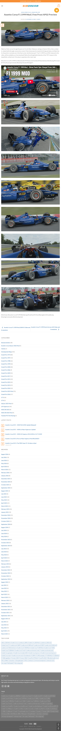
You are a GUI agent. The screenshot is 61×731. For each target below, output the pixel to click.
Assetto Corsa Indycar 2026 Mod (10, 345)
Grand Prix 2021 (5, 379)
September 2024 (5, 524)
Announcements (5, 342)
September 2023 (5, 545)
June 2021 (4, 624)
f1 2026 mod (9, 711)
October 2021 (5, 612)
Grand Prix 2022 (5, 382)
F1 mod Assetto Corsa (23, 711)
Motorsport (24, 713)
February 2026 (5, 472)
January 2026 (4, 475)
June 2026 (4, 460)
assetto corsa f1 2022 (39, 645)
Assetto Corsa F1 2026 (49, 647)
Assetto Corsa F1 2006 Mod (8, 701)
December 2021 (5, 606)
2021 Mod (7, 642)
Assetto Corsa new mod (17, 655)
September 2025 (5, 488)
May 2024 (4, 536)
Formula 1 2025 (15, 658)
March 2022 (4, 597)
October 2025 (5, 484)
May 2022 (4, 591)
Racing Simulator (19, 660)
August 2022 (4, 582)
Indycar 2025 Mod (6, 403)
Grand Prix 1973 (5, 354)
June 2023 (4, 551)
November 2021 (5, 609)
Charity (3, 348)
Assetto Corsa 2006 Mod (14, 696)
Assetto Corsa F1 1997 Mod (20, 698)
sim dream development (39, 660)
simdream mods (50, 660)
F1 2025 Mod (49, 655)
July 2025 (3, 494)
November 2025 (5, 481)
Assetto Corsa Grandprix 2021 (20, 653)
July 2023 (3, 548)
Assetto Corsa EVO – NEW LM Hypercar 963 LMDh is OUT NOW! (23, 434)
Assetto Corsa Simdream (51, 708)
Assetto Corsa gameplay (7, 653)
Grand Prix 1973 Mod (33, 658)
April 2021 (4, 631)
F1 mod (15, 711)
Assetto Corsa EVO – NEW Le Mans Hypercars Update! (20, 429)
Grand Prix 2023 (5, 385)
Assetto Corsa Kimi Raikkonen (35, 706)
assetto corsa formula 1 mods (32, 650)
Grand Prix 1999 (36, 12)
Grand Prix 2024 (5, 388)
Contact (38, 726)
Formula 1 (39, 711)
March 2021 (4, 634)
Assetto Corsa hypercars (34, 653)
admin (38, 19)
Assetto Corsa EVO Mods (7, 698)
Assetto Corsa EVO (38, 696)
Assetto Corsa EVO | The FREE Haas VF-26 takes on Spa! (20, 443)
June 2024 (4, 533)
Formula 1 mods (54, 711)
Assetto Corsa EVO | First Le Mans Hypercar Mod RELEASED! (22, 438)
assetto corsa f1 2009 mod (27, 645)
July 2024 (3, 530)
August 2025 (4, 491)
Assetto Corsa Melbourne (7, 708)
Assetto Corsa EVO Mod (49, 696)
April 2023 (4, 558)
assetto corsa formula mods (47, 650)
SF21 (26, 660)
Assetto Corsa (14, 642)
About (25, 726)
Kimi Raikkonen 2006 (15, 713)
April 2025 (4, 503)
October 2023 (5, 542)
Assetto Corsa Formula (7, 703)
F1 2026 (3, 711)
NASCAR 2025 (5, 409)
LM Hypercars (5, 406)
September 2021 (5, 615)
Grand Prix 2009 (5, 373)
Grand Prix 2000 (5, 367)
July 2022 (3, 585)
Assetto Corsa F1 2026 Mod (8, 650)
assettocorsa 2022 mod (46, 642)
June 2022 (4, 588)
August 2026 (4, 454)
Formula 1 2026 (23, 658)
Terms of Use (31, 726)
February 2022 (5, 600)
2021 (3, 642)
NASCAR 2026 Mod (6, 412)
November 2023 (5, 539)
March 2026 (4, 469)
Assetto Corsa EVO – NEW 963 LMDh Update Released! (20, 425)
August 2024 (4, 527)
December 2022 (5, 570)
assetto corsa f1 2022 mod (51, 645)
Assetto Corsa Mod (18, 708)
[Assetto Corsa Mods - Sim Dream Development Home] (30, 6)
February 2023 (5, 564)
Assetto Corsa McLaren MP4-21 (51, 706)
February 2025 (5, 509)
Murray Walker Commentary (8, 660)
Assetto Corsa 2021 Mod (33, 642)
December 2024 (5, 515)
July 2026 (3, 457)
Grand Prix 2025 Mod (7, 391)
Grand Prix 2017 (5, 376)
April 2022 (4, 594)
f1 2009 (33, 655)
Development (27, 655)
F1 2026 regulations (6, 658)
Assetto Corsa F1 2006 (45, 698)
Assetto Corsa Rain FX (39, 708)
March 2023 (4, 561)
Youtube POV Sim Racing (8, 415)
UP (58, 724)
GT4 (2, 400)
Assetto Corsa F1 (5, 645)
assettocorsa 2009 (23, 642)
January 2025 (4, 512)
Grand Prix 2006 (5, 370)
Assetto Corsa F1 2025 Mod (37, 647)
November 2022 (5, 573)
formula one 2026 (5, 713)
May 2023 (4, 554)
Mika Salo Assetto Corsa (53, 658)
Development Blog (26, 12)
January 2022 (4, 603)
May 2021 (4, 627)
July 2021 (3, 621)
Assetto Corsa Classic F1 (27, 696)
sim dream (39, 713)
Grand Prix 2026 (5, 394)
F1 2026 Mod (56, 655)
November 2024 (5, 518)
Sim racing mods (18, 663)
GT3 (2, 397)
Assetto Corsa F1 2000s (33, 698)
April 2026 (4, 466)
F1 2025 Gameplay (40, 655)
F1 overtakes (32, 711)
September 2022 (5, 579)
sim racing (4, 663)
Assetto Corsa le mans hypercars (48, 653)
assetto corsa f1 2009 (15, 645)
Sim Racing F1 (11, 663)
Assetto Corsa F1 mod (20, 650)
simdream (30, 660)
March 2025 (4, 506)
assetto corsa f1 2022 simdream (9, 647)
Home (21, 726)
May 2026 (4, 463)
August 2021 (4, 618)
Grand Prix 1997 (5, 358)
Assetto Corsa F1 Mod (45, 701)
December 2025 (5, 478)
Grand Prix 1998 (5, 361)
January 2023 (4, 567)
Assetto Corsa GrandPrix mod (20, 706)
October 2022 (5, 576)
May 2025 (4, 500)
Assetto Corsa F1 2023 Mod (23, 647)
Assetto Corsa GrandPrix (7, 706)
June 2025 (4, 497)
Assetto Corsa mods (6, 655)
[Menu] (2, 6)
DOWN (58, 728)
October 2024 (5, 521)
